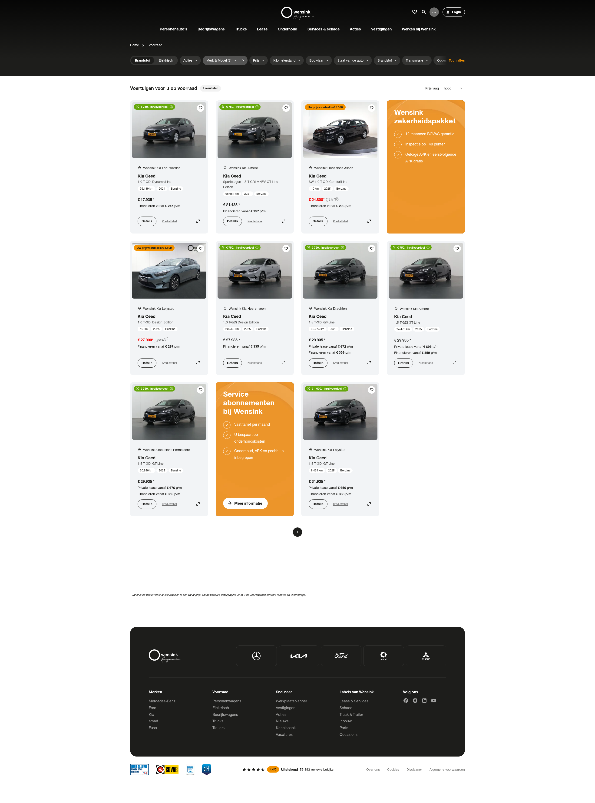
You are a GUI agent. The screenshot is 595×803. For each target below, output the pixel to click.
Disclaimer (414, 769)
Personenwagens (226, 701)
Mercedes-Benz (162, 701)
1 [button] (297, 532)
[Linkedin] (424, 700)
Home (134, 45)
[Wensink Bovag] (167, 769)
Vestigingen (285, 707)
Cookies (393, 769)
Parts (344, 727)
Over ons (373, 769)
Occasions (348, 734)
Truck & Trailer (351, 714)
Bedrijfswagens (225, 714)
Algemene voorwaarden (447, 769)
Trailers (218, 727)
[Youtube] (433, 700)
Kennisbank (286, 727)
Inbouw (346, 721)
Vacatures (284, 734)
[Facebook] (406, 700)
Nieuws (282, 721)
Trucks (217, 721)
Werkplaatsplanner (291, 701)
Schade (346, 707)
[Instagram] (415, 700)
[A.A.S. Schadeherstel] (206, 769)
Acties (281, 714)
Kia (151, 714)
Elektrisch (220, 707)
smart (153, 721)
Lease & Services (354, 701)
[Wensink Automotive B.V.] (297, 12)
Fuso (153, 727)
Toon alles (457, 60)
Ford (152, 707)
